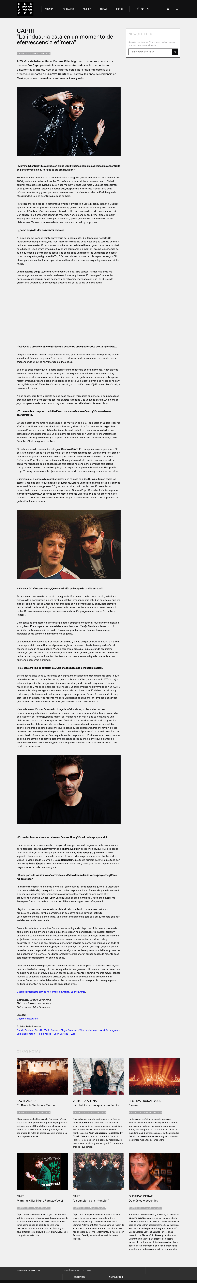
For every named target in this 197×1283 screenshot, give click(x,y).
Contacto (80, 1277)
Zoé (73, 1033)
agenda (49, 9)
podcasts (68, 9)
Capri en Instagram (27, 1018)
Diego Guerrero (68, 1030)
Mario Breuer (51, 1030)
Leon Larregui (61, 1033)
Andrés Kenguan (109, 1030)
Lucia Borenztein (26, 1033)
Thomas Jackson (88, 1030)
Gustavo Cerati (33, 1030)
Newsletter (116, 1277)
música (87, 9)
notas (103, 9)
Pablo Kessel (44, 1033)
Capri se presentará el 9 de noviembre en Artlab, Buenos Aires (51, 991)
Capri (20, 1030)
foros (119, 9)
